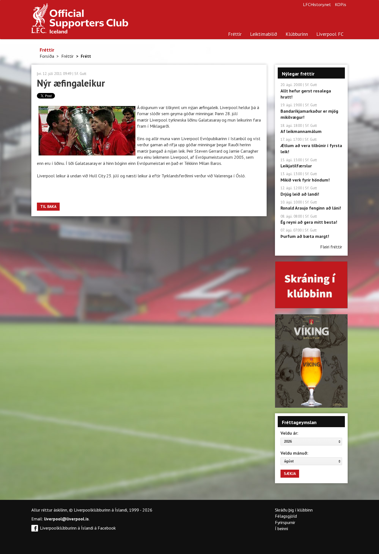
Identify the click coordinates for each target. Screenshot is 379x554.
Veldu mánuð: (294, 453)
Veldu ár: (289, 433)
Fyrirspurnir (285, 522)
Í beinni (281, 528)
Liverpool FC (329, 34)
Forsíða (47, 56)
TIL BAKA (48, 206)
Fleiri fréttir (331, 247)
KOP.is (340, 4)
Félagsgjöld (286, 516)
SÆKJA (290, 473)
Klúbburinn (296, 34)
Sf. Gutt (80, 73)
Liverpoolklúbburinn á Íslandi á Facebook (78, 528)
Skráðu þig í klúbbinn (294, 510)
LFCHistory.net (317, 4)
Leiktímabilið (263, 34)
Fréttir (235, 34)
